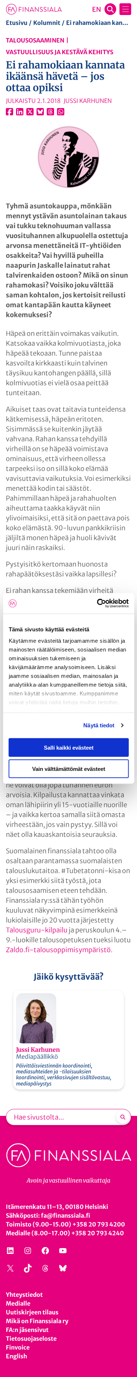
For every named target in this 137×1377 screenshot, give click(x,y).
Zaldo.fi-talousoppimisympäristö (58, 950)
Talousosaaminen (35, 40)
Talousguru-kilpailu (37, 930)
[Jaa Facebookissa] (9, 111)
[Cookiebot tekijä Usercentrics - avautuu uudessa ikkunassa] (97, 603)
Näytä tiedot (98, 725)
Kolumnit (46, 22)
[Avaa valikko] (125, 9)
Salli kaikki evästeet (69, 747)
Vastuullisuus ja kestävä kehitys (59, 52)
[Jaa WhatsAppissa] (60, 111)
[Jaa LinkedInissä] (19, 111)
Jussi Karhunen (38, 1049)
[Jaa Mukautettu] (50, 111)
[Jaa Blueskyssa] (40, 111)
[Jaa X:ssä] (30, 111)
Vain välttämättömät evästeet (68, 769)
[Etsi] (122, 1117)
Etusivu (16, 22)
